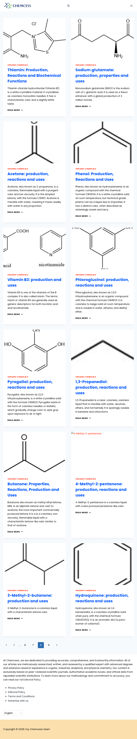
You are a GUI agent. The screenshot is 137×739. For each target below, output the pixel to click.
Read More (15, 110)
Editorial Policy (16, 692)
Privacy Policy (16, 687)
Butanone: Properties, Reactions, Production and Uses (33, 489)
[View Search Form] (68, 5)
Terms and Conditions (21, 696)
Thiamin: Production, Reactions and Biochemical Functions (34, 75)
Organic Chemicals (17, 65)
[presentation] (34, 38)
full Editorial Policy (30, 679)
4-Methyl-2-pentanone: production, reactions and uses (101, 489)
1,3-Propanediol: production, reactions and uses (101, 387)
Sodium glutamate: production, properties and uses (101, 75)
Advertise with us (18, 700)
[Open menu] (131, 6)
